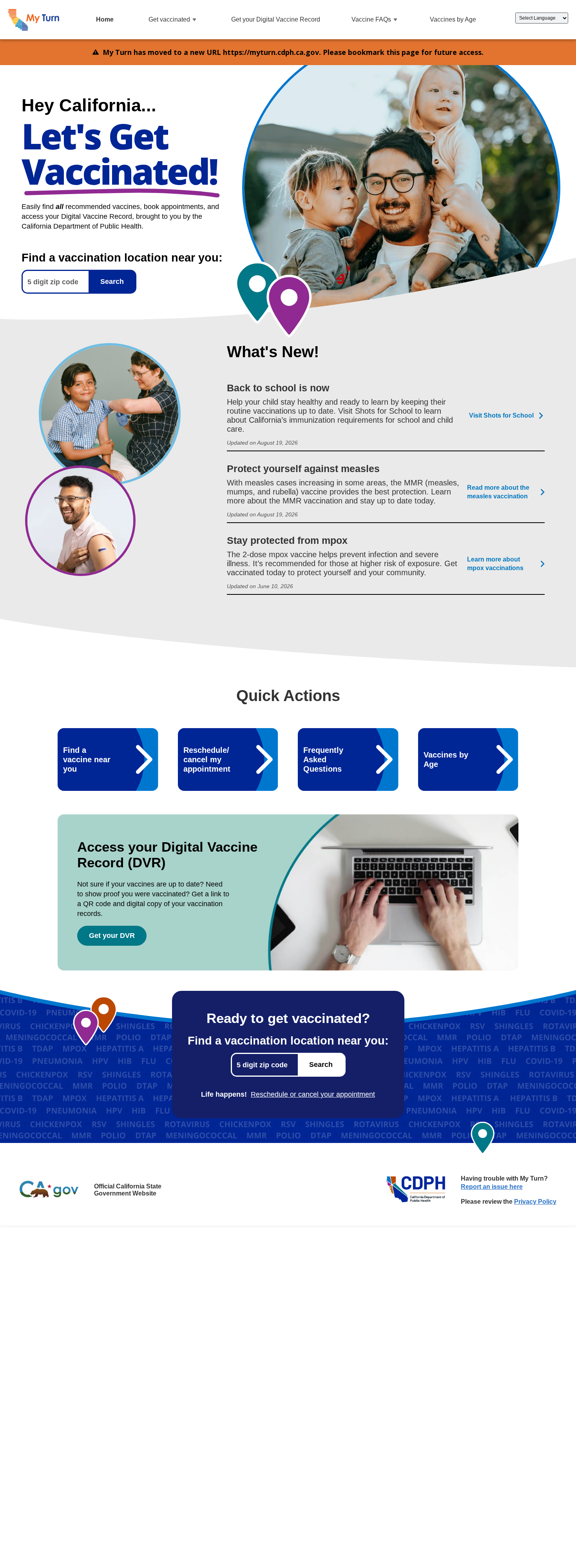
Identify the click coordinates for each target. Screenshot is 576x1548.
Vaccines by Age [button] (453, 19)
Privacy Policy (535, 1201)
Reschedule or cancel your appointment (313, 1094)
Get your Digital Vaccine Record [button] (275, 19)
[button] (33, 20)
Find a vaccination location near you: (288, 1040)
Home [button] (104, 19)
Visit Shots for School (501, 415)
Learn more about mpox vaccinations (495, 563)
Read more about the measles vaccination (498, 492)
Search (112, 281)
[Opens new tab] (49, 1190)
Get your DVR (112, 935)
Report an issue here (492, 1186)
